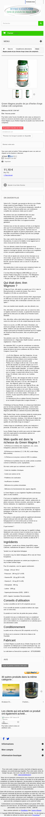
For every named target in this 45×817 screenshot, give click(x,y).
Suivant (34, 94)
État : (3, 113)
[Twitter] (5, 156)
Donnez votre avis (8, 144)
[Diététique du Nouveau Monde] (22, 10)
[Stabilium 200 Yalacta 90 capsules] (11, 718)
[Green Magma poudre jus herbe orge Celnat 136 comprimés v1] (17, 94)
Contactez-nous (30, 1)
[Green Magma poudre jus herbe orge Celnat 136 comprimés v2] (27, 94)
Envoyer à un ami (10, 158)
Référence (5, 110)
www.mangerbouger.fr (24, 775)
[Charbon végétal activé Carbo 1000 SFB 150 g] (31, 690)
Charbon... (25, 702)
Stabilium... (5, 723)
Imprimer (8, 161)
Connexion (39, 1)
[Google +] (15, 156)
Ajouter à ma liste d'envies (16, 185)
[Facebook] (10, 156)
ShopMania (24, 810)
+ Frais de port (8, 175)
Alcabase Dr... (6, 702)
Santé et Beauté (36, 810)
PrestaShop (35, 815)
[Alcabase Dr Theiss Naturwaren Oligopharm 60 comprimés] (11, 690)
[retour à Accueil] (4, 49)
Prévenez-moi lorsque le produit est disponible (17, 136)
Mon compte (7, 749)
